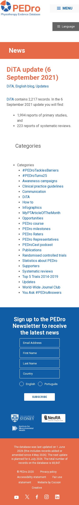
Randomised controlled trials (44, 255)
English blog (24, 86)
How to (27, 202)
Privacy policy (48, 471)
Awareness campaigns (39, 181)
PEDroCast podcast (37, 245)
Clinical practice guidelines (42, 186)
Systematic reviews (37, 271)
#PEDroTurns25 (34, 176)
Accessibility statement (31, 477)
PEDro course (33, 223)
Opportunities (32, 218)
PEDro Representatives (40, 239)
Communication (34, 192)
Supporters (31, 266)
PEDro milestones (36, 229)
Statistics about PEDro (39, 261)
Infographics (32, 207)
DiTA (10, 86)
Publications (31, 250)
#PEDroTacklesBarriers (40, 170)
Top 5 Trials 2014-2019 (40, 277)
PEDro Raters (32, 234)
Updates (42, 86)
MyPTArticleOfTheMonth (41, 213)
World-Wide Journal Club (41, 287)
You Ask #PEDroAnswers (41, 292)
